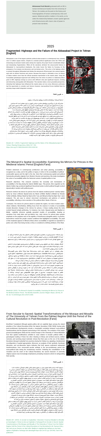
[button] (35, 94)
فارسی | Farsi (57, 94)
